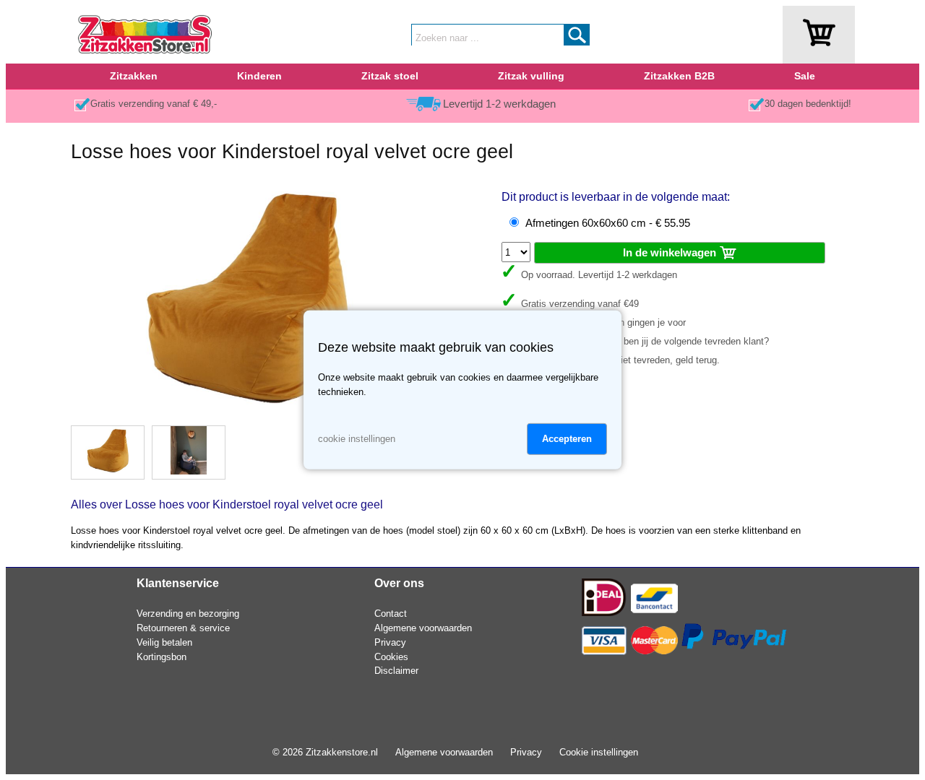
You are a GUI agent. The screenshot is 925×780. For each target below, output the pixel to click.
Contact (390, 613)
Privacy (390, 642)
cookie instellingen (356, 438)
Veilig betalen (164, 642)
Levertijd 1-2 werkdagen (499, 104)
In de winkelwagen (671, 252)
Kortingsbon (161, 656)
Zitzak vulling (531, 76)
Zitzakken (134, 76)
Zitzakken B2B (679, 76)
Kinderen (259, 76)
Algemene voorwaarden (423, 628)
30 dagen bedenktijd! (808, 103)
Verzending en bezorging (188, 613)
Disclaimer (396, 670)
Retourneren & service (183, 628)
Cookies (391, 656)
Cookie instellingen (598, 752)
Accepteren (567, 438)
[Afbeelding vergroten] (247, 410)
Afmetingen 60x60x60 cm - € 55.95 (607, 223)
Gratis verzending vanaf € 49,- (153, 103)
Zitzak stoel (389, 76)
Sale (804, 76)
